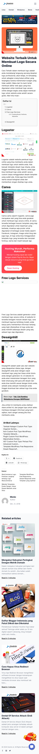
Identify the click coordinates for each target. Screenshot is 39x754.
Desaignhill (10, 122)
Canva (8, 109)
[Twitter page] (10, 750)
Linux (3, 10)
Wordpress (21, 10)
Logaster (9, 107)
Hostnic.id (10, 747)
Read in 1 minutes (9, 578)
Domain (11, 10)
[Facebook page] (2, 750)
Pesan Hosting (13, 268)
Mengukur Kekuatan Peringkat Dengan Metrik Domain (17, 561)
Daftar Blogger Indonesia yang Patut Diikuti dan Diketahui (17, 622)
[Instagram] (6, 750)
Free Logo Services (13, 112)
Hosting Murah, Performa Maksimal (19, 115)
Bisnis (30, 10)
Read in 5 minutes (9, 638)
